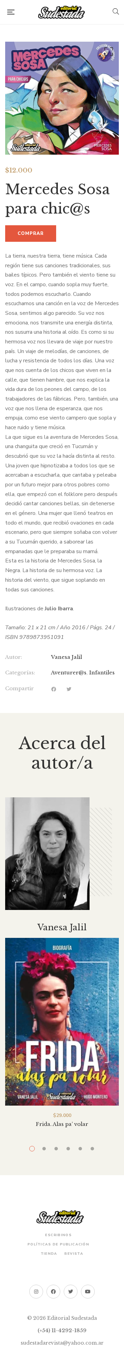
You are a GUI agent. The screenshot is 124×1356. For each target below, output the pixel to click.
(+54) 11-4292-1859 (62, 1330)
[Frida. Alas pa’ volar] (62, 1022)
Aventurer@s (68, 672)
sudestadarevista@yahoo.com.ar (62, 1343)
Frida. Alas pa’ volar (62, 1124)
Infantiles (102, 672)
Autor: (13, 657)
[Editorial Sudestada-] (63, 12)
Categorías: (20, 672)
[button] (107, 53)
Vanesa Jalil (66, 657)
